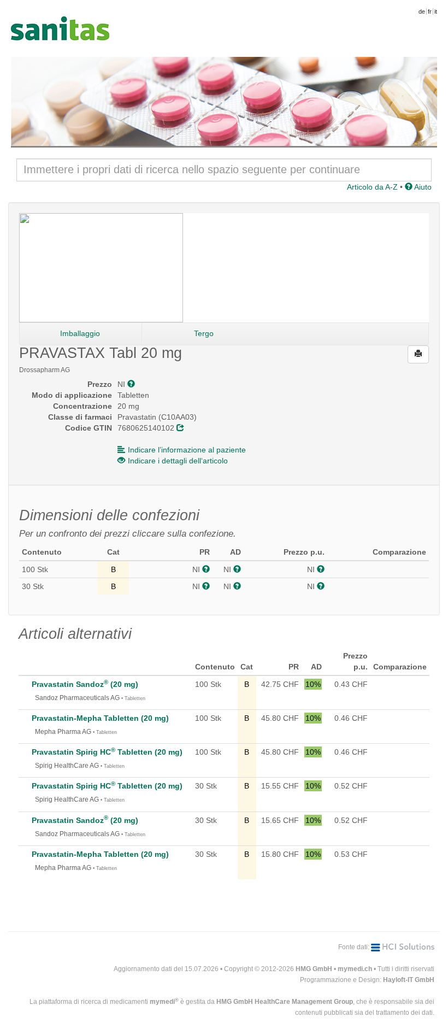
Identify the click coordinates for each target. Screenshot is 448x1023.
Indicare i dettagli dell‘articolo (178, 460)
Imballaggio (80, 333)
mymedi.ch (355, 969)
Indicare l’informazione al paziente (187, 449)
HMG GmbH (314, 969)
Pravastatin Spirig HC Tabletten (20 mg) (107, 752)
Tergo (204, 333)
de (421, 11)
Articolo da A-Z (372, 187)
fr (430, 11)
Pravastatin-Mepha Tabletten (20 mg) (100, 718)
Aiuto (422, 187)
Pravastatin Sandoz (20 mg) (85, 684)
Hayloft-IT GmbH (408, 980)
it (435, 11)
